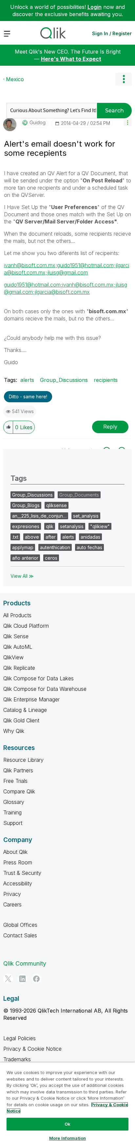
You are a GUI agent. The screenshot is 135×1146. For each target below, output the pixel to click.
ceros (51, 558)
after (51, 537)
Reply (110, 426)
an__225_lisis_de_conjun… (39, 516)
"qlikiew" (100, 526)
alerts (27, 380)
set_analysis (86, 516)
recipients (106, 380)
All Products (17, 615)
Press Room (17, 862)
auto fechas (89, 547)
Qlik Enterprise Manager (31, 699)
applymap (22, 547)
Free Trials (15, 781)
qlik (49, 526)
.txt (15, 537)
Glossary (13, 802)
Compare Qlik (19, 791)
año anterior (25, 558)
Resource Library (23, 760)
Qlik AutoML (17, 646)
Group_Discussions (64, 380)
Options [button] (123, 79)
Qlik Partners (18, 770)
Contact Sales (20, 935)
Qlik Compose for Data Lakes (38, 678)
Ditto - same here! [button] (28, 396)
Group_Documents (79, 495)
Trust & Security (22, 873)
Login (94, 7)
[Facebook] (36, 979)
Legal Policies (19, 1038)
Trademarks (17, 1059)
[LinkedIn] (22, 979)
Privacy (12, 894)
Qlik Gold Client (21, 720)
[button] (128, 122)
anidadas (90, 537)
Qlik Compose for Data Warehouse (45, 689)
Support (12, 823)
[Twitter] (8, 979)
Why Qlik (13, 731)
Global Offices (20, 925)
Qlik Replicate (19, 668)
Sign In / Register (112, 33)
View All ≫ (22, 576)
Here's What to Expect (71, 59)
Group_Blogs (26, 505)
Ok (67, 1124)
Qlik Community (24, 963)
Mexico (15, 79)
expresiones (25, 526)
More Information (67, 1138)
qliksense (56, 505)
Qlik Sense (16, 636)
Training (12, 812)
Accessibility (17, 883)
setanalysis (72, 526)
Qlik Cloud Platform (26, 625)
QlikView (13, 657)
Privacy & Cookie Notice (32, 1048)
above (32, 537)
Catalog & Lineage (25, 710)
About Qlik (15, 852)
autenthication (55, 547)
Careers (12, 904)
